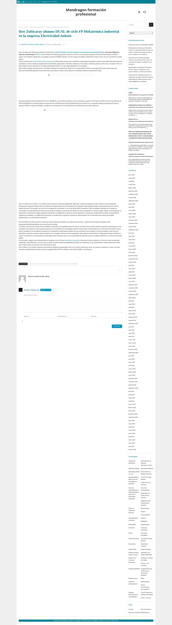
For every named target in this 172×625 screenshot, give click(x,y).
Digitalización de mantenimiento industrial (145, 495)
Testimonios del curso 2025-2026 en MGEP (141, 44)
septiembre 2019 (133, 388)
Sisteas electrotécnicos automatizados (145, 587)
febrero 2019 (132, 407)
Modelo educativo (146, 549)
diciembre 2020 (133, 349)
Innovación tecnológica (144, 534)
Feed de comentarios (135, 612)
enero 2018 (132, 433)
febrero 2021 (132, 343)
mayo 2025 (132, 204)
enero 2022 (132, 314)
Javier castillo (133, 119)
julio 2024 (131, 233)
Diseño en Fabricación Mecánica (132, 510)
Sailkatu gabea (145, 581)
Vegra (130, 92)
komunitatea (54, 1)
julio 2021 (131, 326)
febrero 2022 (132, 310)
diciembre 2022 (133, 284)
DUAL (47, 101)
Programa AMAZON (134, 568)
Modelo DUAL (132, 549)
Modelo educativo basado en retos (134, 553)
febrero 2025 (132, 213)
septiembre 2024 (133, 230)
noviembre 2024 (133, 223)
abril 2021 (131, 336)
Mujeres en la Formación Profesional (132, 560)
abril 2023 (131, 272)
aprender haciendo (134, 468)
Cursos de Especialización (145, 489)
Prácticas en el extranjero (145, 564)
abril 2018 (131, 427)
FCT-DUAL (32, 264)
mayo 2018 (132, 423)
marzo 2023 (132, 275)
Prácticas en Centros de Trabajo (147, 559)
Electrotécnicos (145, 508)
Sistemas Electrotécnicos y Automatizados (133, 594)
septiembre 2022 (133, 294)
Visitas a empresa (146, 598)
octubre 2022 (132, 291)
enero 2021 (132, 346)
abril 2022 (131, 307)
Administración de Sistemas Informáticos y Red (146, 463)
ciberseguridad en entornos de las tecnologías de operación (134, 480)
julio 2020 (131, 356)
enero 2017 (132, 443)
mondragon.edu (45, 1)
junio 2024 (131, 236)
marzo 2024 (132, 246)
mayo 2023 (132, 268)
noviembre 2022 (133, 288)
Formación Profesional (144, 529)
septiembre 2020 (133, 352)
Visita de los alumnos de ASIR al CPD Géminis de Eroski (143, 156)
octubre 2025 (132, 197)
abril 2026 (131, 181)
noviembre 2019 (133, 381)
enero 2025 (132, 217)
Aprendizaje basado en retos (134, 473)
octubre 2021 (132, 320)
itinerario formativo (134, 538)
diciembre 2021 (133, 317)
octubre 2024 (132, 226)
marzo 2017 (132, 440)
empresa (143, 518)
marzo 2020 (132, 369)
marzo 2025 (132, 210)
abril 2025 (131, 207)
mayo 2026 (132, 178)
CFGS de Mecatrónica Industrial (43, 61)
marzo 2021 (132, 339)
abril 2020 (131, 365)
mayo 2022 (132, 304)
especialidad (132, 524)
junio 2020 (131, 359)
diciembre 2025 (133, 191)
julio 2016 (131, 446)
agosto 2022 (132, 297)
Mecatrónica (132, 544)
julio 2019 (131, 391)
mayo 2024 (132, 239)
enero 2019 (132, 410)
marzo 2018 (132, 430)
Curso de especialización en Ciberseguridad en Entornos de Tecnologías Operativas (134, 493)
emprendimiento (145, 515)
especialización (145, 524)
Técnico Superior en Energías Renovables (147, 593)
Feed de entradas (146, 609)
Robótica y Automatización (133, 582)
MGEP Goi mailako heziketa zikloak (32, 44)
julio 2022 (131, 301)
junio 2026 (131, 175)
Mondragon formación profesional (86, 12)
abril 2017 (131, 436)
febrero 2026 (132, 188)
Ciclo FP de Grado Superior (146, 478)
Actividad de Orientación (132, 462)
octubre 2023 (132, 262)
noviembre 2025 (133, 194)
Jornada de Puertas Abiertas (146, 539)
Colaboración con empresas (146, 483)
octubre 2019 (132, 385)
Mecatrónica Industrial (72, 240)
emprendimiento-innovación (133, 519)
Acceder (131, 609)
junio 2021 (131, 330)
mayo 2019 (132, 398)
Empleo (143, 511)
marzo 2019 (132, 404)
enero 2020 (132, 375)
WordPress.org (145, 612)
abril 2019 (131, 401)
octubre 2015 (132, 449)
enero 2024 (132, 252)
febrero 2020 (132, 372)
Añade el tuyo (46, 289)
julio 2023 (131, 265)
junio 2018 (131, 420)
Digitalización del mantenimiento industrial (145, 503)
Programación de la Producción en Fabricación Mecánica (146, 572)
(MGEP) (37, 54)
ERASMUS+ (144, 521)
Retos (142, 578)
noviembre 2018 (133, 417)
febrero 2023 (132, 278)
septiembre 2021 (133, 323)
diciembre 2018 (133, 414)
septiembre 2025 (133, 200)
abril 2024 (131, 242)
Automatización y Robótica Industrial (146, 473)
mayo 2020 (132, 362)
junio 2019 (131, 394)
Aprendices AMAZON (147, 468)
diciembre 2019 (133, 378)
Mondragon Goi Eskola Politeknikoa (65, 264)
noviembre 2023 (133, 259)
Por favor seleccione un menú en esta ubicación (86, 22)
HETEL (131, 533)
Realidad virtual (133, 578)
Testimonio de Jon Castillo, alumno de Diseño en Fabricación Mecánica (147, 107)
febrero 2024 (132, 249)
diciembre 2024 (133, 220)
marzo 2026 (132, 184)
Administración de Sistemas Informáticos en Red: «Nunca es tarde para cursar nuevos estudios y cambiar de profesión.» (140, 69)
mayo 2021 (132, 333)
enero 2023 (132, 281)
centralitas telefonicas (136, 154)
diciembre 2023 (133, 255)
